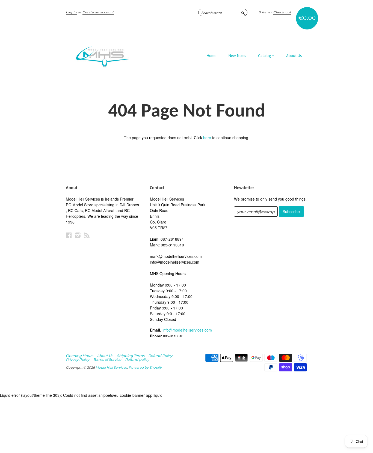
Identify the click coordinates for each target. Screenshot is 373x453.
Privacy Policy (77, 359)
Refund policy (137, 359)
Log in (71, 12)
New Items (237, 55)
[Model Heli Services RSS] (87, 235)
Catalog (265, 55)
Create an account (98, 12)
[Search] (243, 12)
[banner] (116, 54)
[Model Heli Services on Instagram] (78, 235)
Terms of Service (107, 359)
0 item (264, 12)
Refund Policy (160, 355)
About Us (294, 55)
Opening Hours (79, 355)
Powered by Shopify (145, 367)
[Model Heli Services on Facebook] (69, 235)
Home (211, 55)
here (207, 137)
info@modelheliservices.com (187, 330)
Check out (282, 12)
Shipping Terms (130, 355)
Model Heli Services (111, 367)
